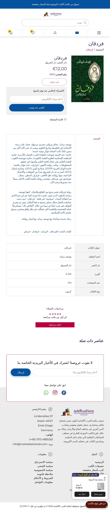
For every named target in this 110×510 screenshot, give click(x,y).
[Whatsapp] (46, 392)
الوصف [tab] (96, 138)
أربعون (78, 485)
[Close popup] (105, 477)
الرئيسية (100, 49)
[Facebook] (64, 392)
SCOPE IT (24, 506)
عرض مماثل (98, 494)
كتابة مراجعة (55, 324)
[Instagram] (55, 392)
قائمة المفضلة (56, 119)
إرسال (20, 372)
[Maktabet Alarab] (55, 13)
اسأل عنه (82, 494)
